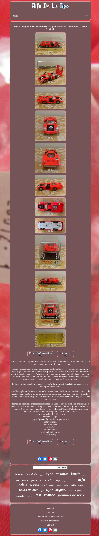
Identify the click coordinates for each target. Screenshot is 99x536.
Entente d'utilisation (50, 521)
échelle (48, 480)
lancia (76, 474)
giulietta (36, 480)
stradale (62, 474)
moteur (25, 480)
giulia (85, 475)
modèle (22, 484)
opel (42, 491)
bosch (71, 491)
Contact (50, 512)
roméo (30, 496)
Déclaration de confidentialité (50, 516)
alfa (81, 479)
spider (42, 475)
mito (59, 485)
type (49, 474)
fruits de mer (28, 490)
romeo (49, 494)
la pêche (78, 491)
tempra (81, 485)
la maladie (32, 474)
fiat (38, 495)
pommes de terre (71, 495)
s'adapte (18, 474)
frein (66, 485)
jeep (58, 480)
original (60, 490)
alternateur (50, 499)
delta (73, 485)
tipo (49, 489)
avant (44, 485)
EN (48, 525)
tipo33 (63, 481)
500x (17, 481)
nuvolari (71, 481)
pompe (52, 485)
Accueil (50, 508)
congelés (20, 495)
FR (52, 525)
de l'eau (34, 485)
